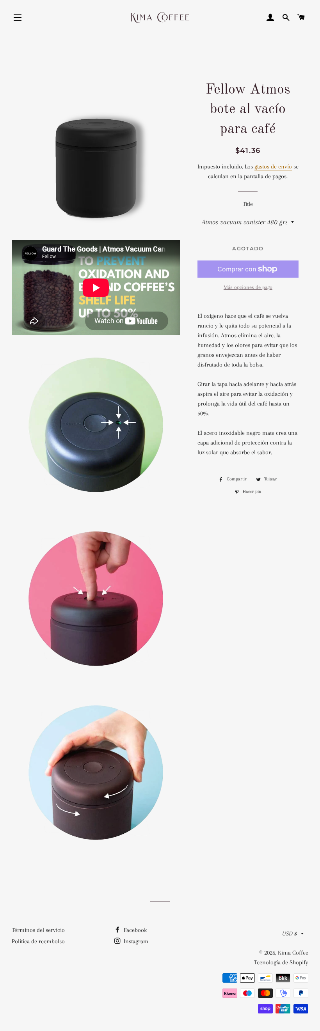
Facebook (134, 930)
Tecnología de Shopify (281, 962)
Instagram (135, 941)
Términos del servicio (38, 930)
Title (248, 203)
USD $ (289, 933)
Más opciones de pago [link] (248, 287)
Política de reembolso (38, 941)
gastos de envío (273, 166)
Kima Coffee (293, 952)
